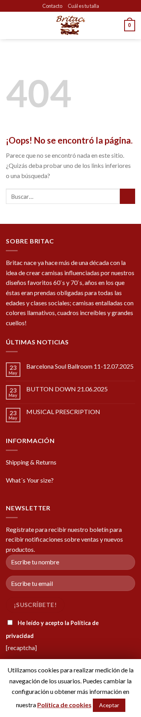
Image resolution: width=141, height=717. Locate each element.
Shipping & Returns (31, 462)
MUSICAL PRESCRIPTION (63, 411)
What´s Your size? (30, 480)
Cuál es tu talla (83, 6)
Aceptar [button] (109, 705)
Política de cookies (64, 704)
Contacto (52, 6)
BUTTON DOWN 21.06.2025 (67, 389)
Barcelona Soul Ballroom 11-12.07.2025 (80, 366)
